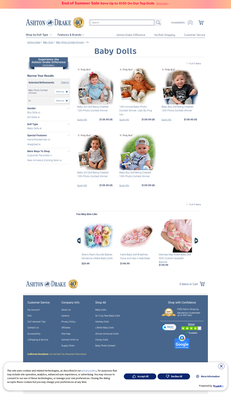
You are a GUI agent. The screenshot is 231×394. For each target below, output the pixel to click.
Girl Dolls (32, 117)
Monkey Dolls (102, 321)
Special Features (37, 135)
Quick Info (82, 119)
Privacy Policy (68, 321)
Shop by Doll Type (37, 34)
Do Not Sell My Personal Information (56, 354)
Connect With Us (70, 339)
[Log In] (190, 22)
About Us (66, 309)
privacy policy (89, 370)
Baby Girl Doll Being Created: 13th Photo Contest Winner (93, 174)
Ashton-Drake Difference (130, 35)
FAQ (29, 315)
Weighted (32, 144)
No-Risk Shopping (164, 35)
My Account (33, 309)
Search (158, 22)
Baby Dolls (33, 128)
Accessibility (178, 22)
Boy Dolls (32, 112)
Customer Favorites (38, 155)
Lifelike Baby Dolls (104, 327)
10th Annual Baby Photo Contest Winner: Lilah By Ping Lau (135, 110)
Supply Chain (68, 345)
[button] (169, 327)
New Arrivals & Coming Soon (43, 160)
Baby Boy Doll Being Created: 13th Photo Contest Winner (135, 174)
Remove (60, 91)
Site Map (65, 333)
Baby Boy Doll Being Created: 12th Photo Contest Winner (178, 108)
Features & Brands (69, 34)
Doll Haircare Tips (36, 321)
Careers (65, 315)
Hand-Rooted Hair (37, 139)
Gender (31, 108)
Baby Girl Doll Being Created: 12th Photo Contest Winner (93, 108)
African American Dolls (107, 333)
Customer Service (194, 35)
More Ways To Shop (38, 151)
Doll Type (32, 124)
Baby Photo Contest (105, 345)
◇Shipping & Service (37, 339)
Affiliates (65, 327)
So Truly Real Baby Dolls (107, 315)
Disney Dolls (101, 339)
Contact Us (33, 327)
